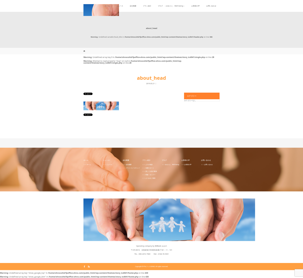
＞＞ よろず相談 (147, 165)
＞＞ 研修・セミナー (148, 175)
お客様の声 (195, 6)
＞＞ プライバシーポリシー (131, 168)
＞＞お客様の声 (186, 165)
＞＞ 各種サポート (148, 168)
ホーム (107, 6)
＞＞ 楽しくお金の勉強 (149, 171)
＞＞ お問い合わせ (207, 165)
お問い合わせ (211, 6)
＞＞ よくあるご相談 (148, 178)
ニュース (119, 6)
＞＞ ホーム (87, 165)
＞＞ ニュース (107, 165)
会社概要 (133, 6)
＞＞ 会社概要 (127, 165)
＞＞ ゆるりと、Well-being (170, 165)
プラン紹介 (147, 6)
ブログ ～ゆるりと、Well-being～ (171, 6)
